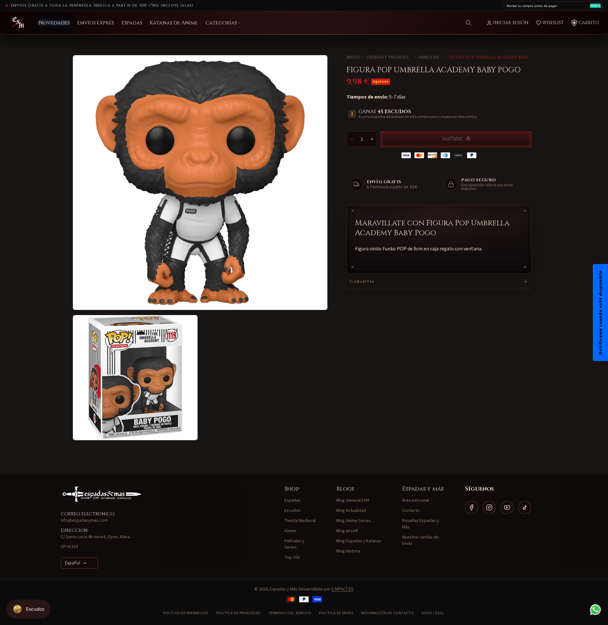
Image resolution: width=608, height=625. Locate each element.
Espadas (292, 500)
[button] (469, 23)
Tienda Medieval (300, 521)
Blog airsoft (347, 531)
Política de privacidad (238, 613)
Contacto (411, 510)
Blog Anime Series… (355, 521)
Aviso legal (433, 613)
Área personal (415, 500)
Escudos (292, 510)
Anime (290, 531)
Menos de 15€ (431, 57)
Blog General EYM (352, 500)
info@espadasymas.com (84, 520)
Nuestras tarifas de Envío (420, 540)
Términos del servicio (290, 613)
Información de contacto (387, 613)
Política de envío (336, 613)
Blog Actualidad (351, 510)
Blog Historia (348, 551)
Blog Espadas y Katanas (358, 541)
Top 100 (292, 557)
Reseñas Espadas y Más (420, 524)
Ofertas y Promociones (389, 57)
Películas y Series (294, 544)
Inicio (353, 57)
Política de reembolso (186, 613)
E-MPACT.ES (343, 589)
